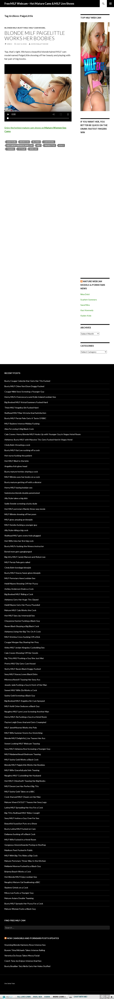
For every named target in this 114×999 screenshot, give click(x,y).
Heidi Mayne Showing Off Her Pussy (21, 583)
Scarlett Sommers (88, 299)
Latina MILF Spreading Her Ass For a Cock (23, 807)
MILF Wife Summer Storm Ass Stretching (23, 733)
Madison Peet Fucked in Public (18, 850)
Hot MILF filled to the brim (16, 461)
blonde (36, 142)
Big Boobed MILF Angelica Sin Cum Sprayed (24, 701)
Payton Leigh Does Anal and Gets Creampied (25, 722)
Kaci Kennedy (86, 310)
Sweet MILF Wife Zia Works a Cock (20, 690)
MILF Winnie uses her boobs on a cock (22, 477)
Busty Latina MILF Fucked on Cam (20, 829)
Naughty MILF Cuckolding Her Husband (22, 775)
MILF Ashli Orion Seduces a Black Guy (21, 706)
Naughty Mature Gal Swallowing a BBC (22, 882)
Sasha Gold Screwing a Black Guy (19, 695)
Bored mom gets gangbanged (18, 551)
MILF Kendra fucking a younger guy (20, 525)
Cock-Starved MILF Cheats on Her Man (22, 797)
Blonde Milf (10, 28)
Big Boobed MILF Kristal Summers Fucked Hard (26, 402)
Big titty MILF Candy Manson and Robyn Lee (24, 557)
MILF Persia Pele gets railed (17, 562)
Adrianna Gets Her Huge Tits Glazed (21, 599)
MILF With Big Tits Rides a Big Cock (21, 855)
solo (61, 145)
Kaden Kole (85, 315)
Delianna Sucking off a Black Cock (19, 834)
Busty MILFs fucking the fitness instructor (24, 546)
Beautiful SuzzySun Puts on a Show (20, 823)
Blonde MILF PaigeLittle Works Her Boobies (34, 35)
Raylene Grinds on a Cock (16, 887)
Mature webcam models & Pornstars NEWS (92, 285)
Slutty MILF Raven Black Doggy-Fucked (22, 669)
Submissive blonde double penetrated (22, 493)
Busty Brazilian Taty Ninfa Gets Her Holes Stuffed (27, 966)
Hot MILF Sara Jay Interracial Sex (19, 615)
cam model (49, 142)
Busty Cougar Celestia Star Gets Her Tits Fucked (27, 381)
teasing (10, 149)
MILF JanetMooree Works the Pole (20, 727)
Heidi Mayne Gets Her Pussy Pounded (22, 605)
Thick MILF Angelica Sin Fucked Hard (21, 407)
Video (9, 44)
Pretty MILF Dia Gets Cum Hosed (19, 663)
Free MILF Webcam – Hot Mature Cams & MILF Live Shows (39, 3)
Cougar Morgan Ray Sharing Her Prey (21, 642)
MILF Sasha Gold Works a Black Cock (21, 759)
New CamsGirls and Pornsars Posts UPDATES (33, 938)
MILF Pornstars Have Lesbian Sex (19, 578)
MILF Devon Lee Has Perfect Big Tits (21, 786)
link (111, 953)
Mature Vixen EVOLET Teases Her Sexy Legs (25, 802)
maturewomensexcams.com (20, 145)
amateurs (11, 142)
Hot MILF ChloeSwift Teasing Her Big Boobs (24, 781)
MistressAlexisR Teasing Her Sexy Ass (22, 679)
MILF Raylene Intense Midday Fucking (21, 423)
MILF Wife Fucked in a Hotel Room (20, 839)
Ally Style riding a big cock (16, 530)
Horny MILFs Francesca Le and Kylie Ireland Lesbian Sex (30, 397)
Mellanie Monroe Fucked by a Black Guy (22, 866)
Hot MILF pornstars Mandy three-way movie (24, 509)
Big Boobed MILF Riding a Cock (18, 594)
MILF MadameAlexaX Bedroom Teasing (22, 754)
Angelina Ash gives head (15, 466)
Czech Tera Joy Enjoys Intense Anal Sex (22, 961)
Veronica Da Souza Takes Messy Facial (21, 955)
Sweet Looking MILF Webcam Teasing (22, 743)
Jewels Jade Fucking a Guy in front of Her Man (25, 685)
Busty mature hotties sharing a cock (21, 471)
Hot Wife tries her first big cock (19, 541)
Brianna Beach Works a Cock (17, 871)
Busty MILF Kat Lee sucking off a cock (22, 450)
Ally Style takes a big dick (16, 498)
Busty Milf (23, 28)
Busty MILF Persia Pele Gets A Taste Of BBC (25, 418)
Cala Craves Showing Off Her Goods (21, 653)
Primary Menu (110, 3)
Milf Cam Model (37, 28)
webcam (33, 149)
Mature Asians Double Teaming (19, 898)
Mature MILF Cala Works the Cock (20, 610)
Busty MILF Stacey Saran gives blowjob (22, 573)
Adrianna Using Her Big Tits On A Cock (22, 631)
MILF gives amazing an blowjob (18, 519)
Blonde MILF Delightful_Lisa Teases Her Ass (24, 738)
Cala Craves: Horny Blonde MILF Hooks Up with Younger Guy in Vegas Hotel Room (42, 434)
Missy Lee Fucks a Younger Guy (19, 893)
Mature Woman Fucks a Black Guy (20, 909)
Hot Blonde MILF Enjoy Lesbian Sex (20, 877)
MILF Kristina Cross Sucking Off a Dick (22, 637)
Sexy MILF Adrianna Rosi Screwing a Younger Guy (27, 749)
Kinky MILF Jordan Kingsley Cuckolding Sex (24, 647)
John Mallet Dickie (39, 44)
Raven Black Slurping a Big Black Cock (21, 626)
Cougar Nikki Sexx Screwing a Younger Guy (24, 391)
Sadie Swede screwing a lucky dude (20, 503)
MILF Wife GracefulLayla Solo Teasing (21, 770)
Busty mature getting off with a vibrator (22, 482)
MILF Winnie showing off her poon (20, 514)
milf (39, 145)
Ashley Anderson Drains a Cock (19, 589)
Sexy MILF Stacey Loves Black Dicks (21, 674)
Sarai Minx (85, 305)
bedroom (24, 142)
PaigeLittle (50, 145)
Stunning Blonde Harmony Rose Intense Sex (25, 945)
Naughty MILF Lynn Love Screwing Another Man (26, 711)
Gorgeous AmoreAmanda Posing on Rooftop (25, 845)
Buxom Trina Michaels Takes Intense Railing (24, 950)
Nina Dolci (85, 294)
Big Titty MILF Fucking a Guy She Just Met (24, 658)
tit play (21, 149)
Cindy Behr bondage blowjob (17, 567)
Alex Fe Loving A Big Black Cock (19, 429)
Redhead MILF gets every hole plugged (22, 535)
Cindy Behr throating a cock (17, 445)
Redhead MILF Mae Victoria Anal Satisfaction (25, 413)
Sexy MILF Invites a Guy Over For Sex (21, 818)
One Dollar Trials (9, 983)
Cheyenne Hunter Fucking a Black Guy (22, 621)
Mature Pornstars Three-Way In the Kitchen (25, 861)
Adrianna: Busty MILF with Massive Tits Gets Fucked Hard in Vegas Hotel (38, 439)
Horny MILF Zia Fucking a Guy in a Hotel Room (25, 717)
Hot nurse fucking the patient (18, 455)
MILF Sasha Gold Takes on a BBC (19, 791)
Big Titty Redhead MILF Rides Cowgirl (22, 813)
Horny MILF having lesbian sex (18, 487)
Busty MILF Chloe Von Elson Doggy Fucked (24, 386)
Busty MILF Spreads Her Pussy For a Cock (23, 903)
